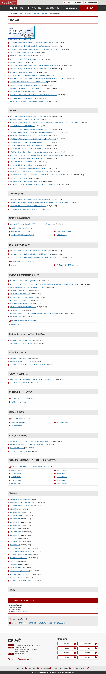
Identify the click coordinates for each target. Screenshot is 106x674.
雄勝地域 (87, 657)
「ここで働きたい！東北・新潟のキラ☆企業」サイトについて (27, 364)
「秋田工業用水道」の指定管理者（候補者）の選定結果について (28, 148)
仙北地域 (87, 652)
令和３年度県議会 (16, 477)
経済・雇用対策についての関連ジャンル (22, 261)
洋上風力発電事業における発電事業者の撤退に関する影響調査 (27, 75)
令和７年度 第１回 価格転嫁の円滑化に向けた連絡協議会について (28, 82)
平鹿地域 (66, 657)
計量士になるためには (16, 577)
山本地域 (66, 648)
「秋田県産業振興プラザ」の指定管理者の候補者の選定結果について (29, 142)
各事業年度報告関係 (15, 541)
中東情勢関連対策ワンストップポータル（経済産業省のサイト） (28, 206)
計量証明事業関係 (15, 522)
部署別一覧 (28, 13)
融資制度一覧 (15, 324)
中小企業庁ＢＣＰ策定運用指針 (18, 451)
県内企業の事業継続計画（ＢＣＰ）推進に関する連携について (27, 444)
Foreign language (92, 2)
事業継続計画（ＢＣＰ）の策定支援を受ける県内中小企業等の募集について (31, 441)
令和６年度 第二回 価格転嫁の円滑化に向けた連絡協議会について (28, 88)
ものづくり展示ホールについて (18, 382)
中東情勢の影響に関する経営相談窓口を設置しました (25, 209)
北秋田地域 (87, 643)
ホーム (21, 13)
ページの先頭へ (102, 671)
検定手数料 (13, 561)
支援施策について (62, 235)
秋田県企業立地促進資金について (19, 290)
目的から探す (36, 8)
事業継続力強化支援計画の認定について (21, 55)
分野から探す (18, 8)
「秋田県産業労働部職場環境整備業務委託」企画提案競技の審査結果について (32, 42)
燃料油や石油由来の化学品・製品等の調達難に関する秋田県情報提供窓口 (30, 46)
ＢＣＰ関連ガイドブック (17, 448)
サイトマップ (20, 668)
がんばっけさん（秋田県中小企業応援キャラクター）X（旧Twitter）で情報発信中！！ (34, 184)
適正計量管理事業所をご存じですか (20, 505)
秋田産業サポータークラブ (18, 402)
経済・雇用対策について (57, 623)
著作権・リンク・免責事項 (60, 668)
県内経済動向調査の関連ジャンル (20, 418)
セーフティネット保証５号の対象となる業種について (25, 59)
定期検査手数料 (14, 564)
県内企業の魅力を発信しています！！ (20, 361)
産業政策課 (44, 13)
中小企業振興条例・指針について (20, 231)
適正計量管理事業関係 (16, 515)
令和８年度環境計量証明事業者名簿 (20, 499)
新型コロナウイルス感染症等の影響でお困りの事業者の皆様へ (28, 101)
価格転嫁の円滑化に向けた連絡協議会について (23, 91)
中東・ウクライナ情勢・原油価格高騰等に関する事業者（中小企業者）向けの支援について (35, 65)
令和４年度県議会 (62, 477)
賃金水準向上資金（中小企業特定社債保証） (22, 297)
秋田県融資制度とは (15, 310)
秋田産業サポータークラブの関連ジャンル (23, 398)
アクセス (12, 659)
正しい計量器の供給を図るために (19, 554)
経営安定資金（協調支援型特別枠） (20, 303)
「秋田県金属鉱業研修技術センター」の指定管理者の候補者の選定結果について (32, 139)
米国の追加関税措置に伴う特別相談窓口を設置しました (25, 85)
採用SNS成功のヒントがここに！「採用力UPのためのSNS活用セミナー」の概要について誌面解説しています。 (41, 175)
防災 (91, 8)
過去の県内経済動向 (17, 425)
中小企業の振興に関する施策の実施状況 (22, 235)
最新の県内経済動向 (62, 422)
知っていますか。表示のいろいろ (19, 571)
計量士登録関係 (14, 538)
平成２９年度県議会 (17, 470)
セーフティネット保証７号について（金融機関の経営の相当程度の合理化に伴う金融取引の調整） (37, 155)
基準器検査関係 (14, 528)
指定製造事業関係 (15, 519)
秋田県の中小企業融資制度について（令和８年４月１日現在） (27, 287)
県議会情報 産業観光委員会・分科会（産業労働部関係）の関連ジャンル (31, 466)
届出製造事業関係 (15, 535)
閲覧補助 (79, 2)
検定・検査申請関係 (15, 532)
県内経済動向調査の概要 (18, 422)
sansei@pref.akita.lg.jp (20, 611)
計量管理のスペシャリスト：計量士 (20, 574)
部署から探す (55, 8)
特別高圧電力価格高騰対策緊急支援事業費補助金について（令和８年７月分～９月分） (34, 49)
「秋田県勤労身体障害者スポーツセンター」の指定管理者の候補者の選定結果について (34, 132)
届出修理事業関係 (15, 512)
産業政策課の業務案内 (16, 62)
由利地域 (66, 652)
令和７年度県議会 (16, 483)
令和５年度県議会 (16, 480)
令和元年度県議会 (16, 473)
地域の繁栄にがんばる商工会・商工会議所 (22, 343)
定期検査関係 (14, 509)
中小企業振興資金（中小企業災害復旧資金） (22, 126)
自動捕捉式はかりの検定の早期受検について (22, 502)
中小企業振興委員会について (65, 231)
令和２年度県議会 (62, 473)
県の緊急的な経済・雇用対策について (67, 265)
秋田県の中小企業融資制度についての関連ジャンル (25, 320)
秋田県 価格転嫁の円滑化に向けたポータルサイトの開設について (28, 135)
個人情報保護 (45, 668)
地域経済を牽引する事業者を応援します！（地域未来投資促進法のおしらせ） (32, 152)
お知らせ (13, 265)
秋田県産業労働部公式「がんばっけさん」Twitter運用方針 (26, 181)
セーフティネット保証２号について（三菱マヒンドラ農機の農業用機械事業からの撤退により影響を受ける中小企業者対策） (45, 122)
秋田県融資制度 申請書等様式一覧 (20, 294)
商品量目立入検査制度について (18, 558)
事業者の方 (73, 8)
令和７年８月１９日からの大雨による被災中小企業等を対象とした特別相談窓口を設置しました (36, 78)
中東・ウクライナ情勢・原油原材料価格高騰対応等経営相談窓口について (30, 69)
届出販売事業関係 (15, 525)
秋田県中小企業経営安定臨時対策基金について (23, 307)
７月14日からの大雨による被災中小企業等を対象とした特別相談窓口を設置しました (33, 95)
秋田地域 (87, 648)
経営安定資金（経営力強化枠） (18, 300)
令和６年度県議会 (62, 480)
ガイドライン (32, 668)
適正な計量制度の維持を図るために (20, 551)
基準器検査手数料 (15, 545)
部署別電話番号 (24, 659)
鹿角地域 (66, 643)
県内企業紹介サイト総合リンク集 (19, 358)
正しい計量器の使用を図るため (18, 548)
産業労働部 (36, 13)
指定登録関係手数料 (15, 567)
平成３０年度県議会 (62, 470)
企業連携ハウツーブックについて (19, 178)
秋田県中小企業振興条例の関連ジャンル (22, 228)
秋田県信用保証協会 (15, 316)
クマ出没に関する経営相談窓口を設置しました (23, 72)
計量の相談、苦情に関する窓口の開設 (20, 580)
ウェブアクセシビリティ (80, 668)
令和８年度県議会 (62, 483)
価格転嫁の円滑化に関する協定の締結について (23, 98)
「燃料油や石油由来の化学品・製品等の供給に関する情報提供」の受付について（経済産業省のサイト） (39, 202)
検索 (69, 2)
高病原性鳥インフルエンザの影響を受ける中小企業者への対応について (30, 171)
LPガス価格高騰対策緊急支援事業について (22, 52)
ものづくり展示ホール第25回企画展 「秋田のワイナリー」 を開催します (31, 224)
